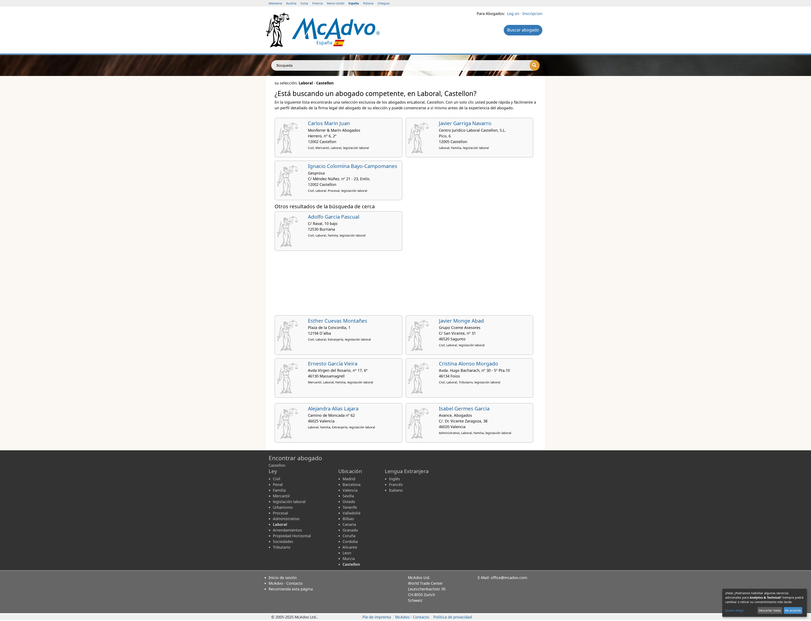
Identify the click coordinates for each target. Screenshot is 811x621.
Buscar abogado (523, 30)
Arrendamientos (287, 530)
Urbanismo (283, 507)
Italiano (396, 490)
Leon (347, 552)
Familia (279, 490)
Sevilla (348, 495)
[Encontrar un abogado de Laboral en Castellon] (336, 28)
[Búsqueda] (535, 65)
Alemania (275, 3)
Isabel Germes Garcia (464, 408)
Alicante (350, 547)
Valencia (350, 490)
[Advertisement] (401, 284)
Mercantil (281, 495)
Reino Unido (335, 3)
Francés (396, 484)
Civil (276, 478)
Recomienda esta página (291, 588)
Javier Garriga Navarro (465, 123)
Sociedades (283, 541)
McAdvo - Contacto (286, 583)
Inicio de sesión (283, 577)
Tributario (281, 547)
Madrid (349, 478)
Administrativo (286, 518)
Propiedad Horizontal (292, 535)
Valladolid (351, 512)
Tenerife (350, 507)
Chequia (383, 3)
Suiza (304, 3)
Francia (317, 3)
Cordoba (350, 541)
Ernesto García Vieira (332, 363)
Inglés (394, 478)
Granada (350, 530)
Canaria (349, 524)
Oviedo (349, 501)
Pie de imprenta (376, 617)
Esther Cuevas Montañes (337, 320)
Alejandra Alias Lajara (333, 408)
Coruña (349, 535)
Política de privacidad (452, 617)
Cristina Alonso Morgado (468, 363)
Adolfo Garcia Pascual (333, 216)
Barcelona (352, 484)
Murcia (349, 558)
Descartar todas (770, 610)
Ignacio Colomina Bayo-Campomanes (352, 165)
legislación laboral (289, 501)
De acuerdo (793, 610)
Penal (278, 484)
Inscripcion (532, 13)
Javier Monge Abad (461, 320)
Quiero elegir (734, 610)
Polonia (368, 3)
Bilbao (348, 518)
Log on (513, 13)
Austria (291, 3)
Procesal (280, 512)
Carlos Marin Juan (329, 123)
